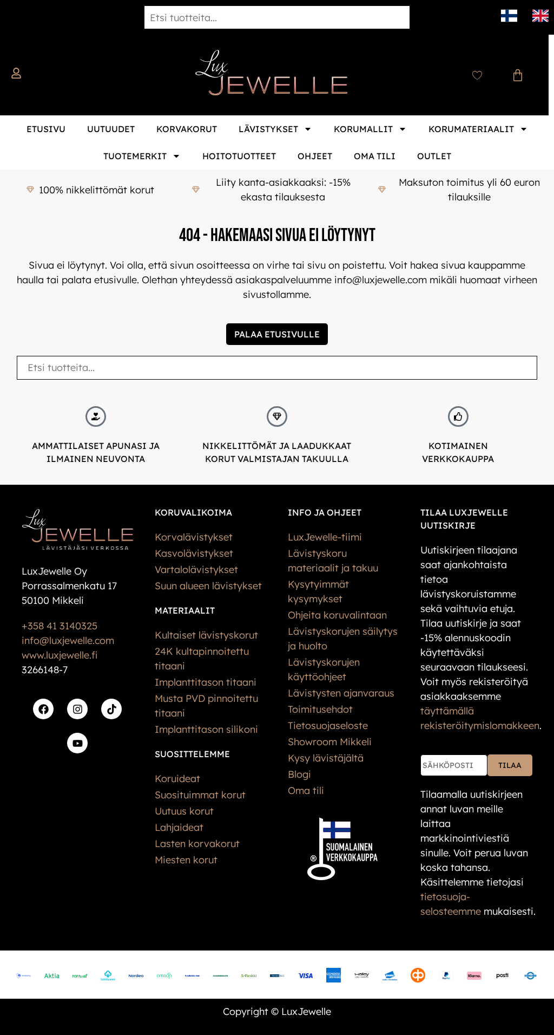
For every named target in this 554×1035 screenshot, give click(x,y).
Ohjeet (315, 156)
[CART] (517, 75)
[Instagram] (77, 709)
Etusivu (46, 128)
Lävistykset (268, 128)
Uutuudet (111, 128)
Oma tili (374, 156)
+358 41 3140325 (59, 626)
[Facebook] (43, 709)
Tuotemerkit (135, 156)
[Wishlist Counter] (477, 75)
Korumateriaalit (471, 128)
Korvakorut (186, 128)
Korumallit (363, 128)
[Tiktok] (111, 709)
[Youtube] (77, 743)
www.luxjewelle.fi (59, 655)
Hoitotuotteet (239, 156)
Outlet (434, 156)
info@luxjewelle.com (68, 640)
